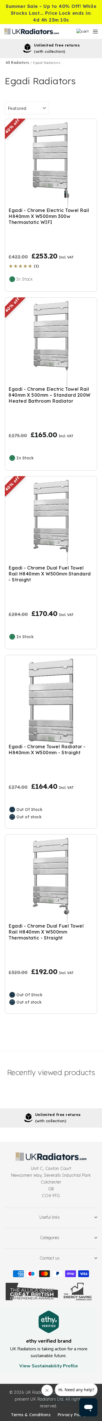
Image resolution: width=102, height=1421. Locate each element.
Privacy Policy (72, 1414)
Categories (49, 1237)
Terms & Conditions (30, 1414)
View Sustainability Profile (48, 1366)
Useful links (49, 1217)
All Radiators (18, 62)
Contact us (50, 1258)
